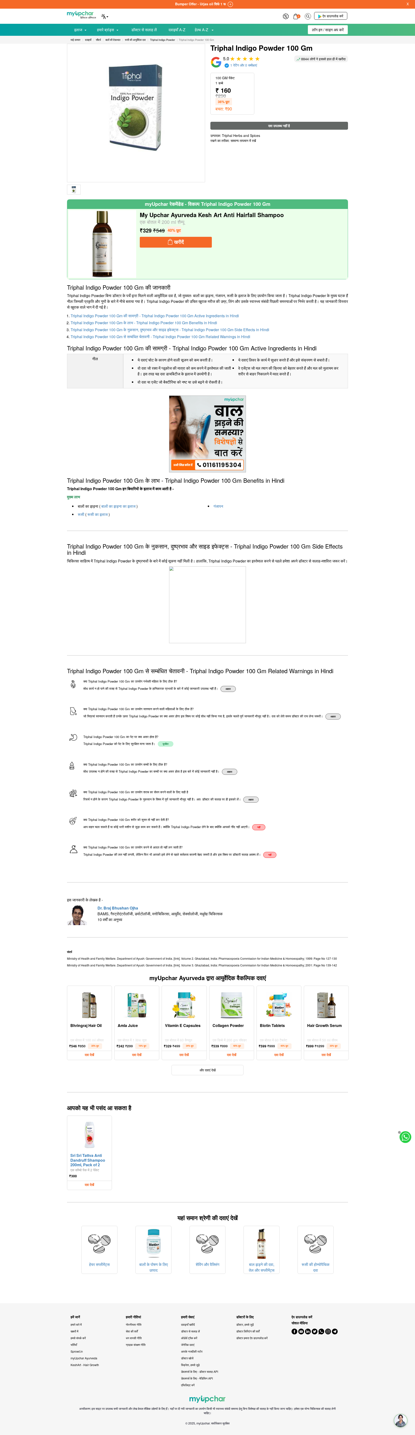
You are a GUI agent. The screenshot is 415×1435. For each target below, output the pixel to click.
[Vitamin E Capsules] (184, 1004)
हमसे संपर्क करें (78, 1338)
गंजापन (218, 506)
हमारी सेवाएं (187, 1317)
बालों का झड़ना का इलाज (118, 506)
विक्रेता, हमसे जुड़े (190, 1365)
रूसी (81, 514)
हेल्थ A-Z (202, 29)
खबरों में (74, 1331)
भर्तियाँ (74, 1345)
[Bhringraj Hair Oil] (89, 1004)
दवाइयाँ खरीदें (188, 1324)
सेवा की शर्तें (132, 1331)
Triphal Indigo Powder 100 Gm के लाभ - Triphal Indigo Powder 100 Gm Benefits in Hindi (144, 322)
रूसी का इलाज (97, 514)
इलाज (78, 29)
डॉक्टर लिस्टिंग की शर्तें (248, 1331)
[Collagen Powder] (231, 1004)
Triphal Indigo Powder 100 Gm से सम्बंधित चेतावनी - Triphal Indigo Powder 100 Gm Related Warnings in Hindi (160, 336)
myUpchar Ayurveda (84, 1358)
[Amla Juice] (137, 1004)
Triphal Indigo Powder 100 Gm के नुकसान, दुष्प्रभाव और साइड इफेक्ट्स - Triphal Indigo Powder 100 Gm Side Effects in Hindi (170, 329)
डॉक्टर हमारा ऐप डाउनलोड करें (252, 1338)
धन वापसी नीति (134, 1338)
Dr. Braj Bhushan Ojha (118, 908)
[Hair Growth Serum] (326, 1004)
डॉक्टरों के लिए (245, 1317)
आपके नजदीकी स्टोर (191, 1351)
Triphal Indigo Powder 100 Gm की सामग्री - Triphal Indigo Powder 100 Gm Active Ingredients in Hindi (155, 315)
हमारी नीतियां (133, 1317)
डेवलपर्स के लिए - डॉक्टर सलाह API (199, 1371)
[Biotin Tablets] (279, 1004)
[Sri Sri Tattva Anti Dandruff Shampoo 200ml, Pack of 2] (89, 1134)
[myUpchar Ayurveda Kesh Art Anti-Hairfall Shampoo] (102, 244)
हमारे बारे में (76, 1324)
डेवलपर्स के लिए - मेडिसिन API (197, 1378)
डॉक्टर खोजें (187, 1358)
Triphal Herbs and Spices (241, 135)
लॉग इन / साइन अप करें (328, 29)
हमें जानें (75, 1317)
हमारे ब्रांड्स (105, 29)
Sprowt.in (77, 1351)
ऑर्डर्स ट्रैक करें (189, 1338)
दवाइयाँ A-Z (177, 29)
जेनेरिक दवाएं (187, 1345)
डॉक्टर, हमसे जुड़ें (245, 1324)
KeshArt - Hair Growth (85, 1365)
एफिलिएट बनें (188, 1385)
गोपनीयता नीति (133, 1324)
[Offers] (286, 15)
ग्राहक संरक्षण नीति (136, 1345)
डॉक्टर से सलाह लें (144, 29)
